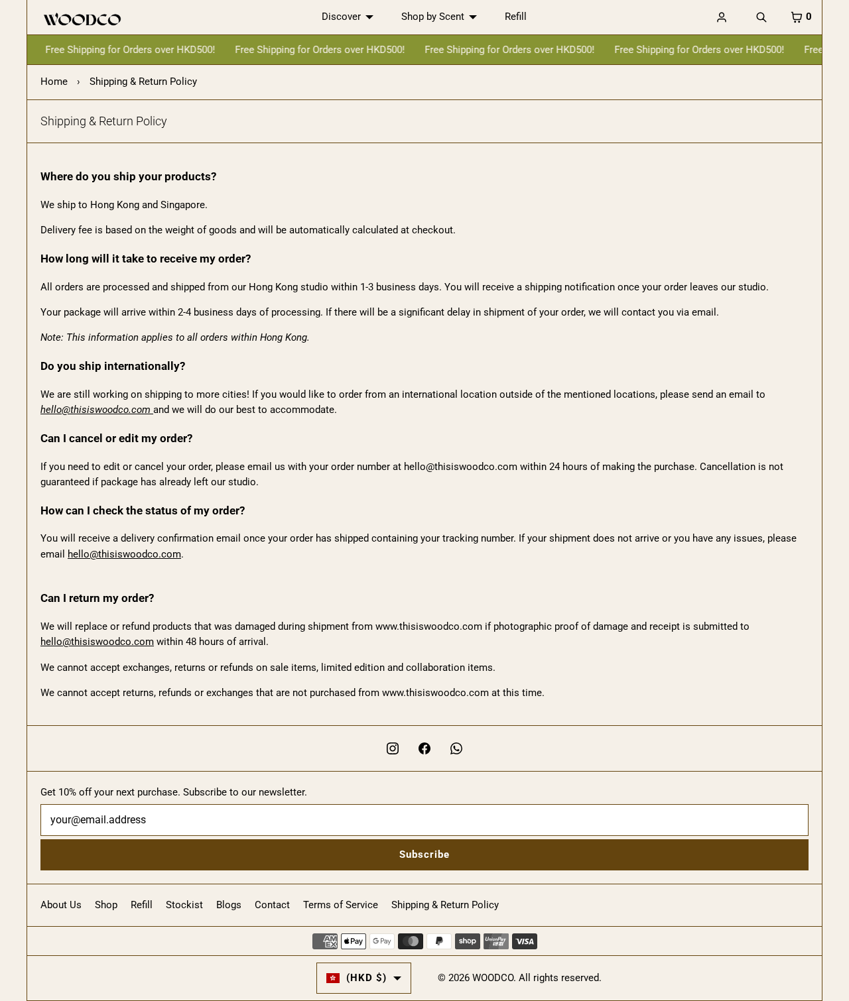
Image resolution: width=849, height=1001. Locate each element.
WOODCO (492, 978)
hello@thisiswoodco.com (124, 554)
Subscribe (424, 854)
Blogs (228, 905)
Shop (106, 905)
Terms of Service (340, 905)
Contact (272, 905)
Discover (341, 17)
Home (54, 82)
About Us (61, 905)
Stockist (184, 905)
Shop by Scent (432, 17)
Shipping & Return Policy (445, 905)
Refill (516, 17)
